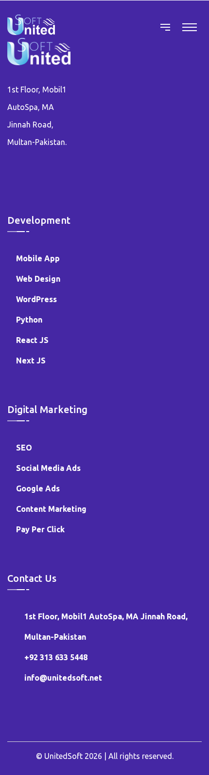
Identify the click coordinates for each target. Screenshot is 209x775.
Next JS (31, 360)
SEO (24, 447)
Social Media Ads (48, 468)
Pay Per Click (40, 529)
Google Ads (38, 488)
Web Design (38, 278)
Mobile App (38, 258)
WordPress (36, 299)
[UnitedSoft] (31, 24)
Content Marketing (51, 509)
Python (29, 319)
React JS (32, 340)
